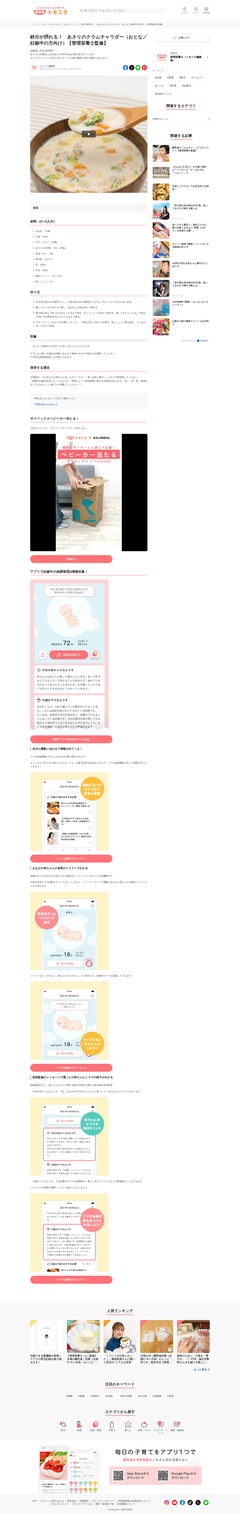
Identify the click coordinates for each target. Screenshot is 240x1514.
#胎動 (81, 1396)
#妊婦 (158, 77)
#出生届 (142, 1396)
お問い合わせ (57, 1501)
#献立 (182, 77)
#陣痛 (69, 1396)
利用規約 (84, 1501)
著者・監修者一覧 (104, 1504)
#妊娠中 (186, 85)
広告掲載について (126, 1504)
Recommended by (189, 341)
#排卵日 (95, 1396)
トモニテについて (59, 1504)
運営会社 (71, 1501)
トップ (34, 24)
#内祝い (110, 1396)
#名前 (170, 1396)
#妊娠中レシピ (163, 93)
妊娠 (43, 24)
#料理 (173, 85)
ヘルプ (43, 1501)
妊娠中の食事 (54, 24)
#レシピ (159, 85)
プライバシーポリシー (103, 1501)
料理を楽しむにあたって (47, 404)
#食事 (170, 77)
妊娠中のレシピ (71, 24)
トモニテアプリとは (82, 1504)
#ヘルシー (197, 77)
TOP (34, 1501)
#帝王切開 (126, 1396)
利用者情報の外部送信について (134, 1501)
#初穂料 (157, 1396)
